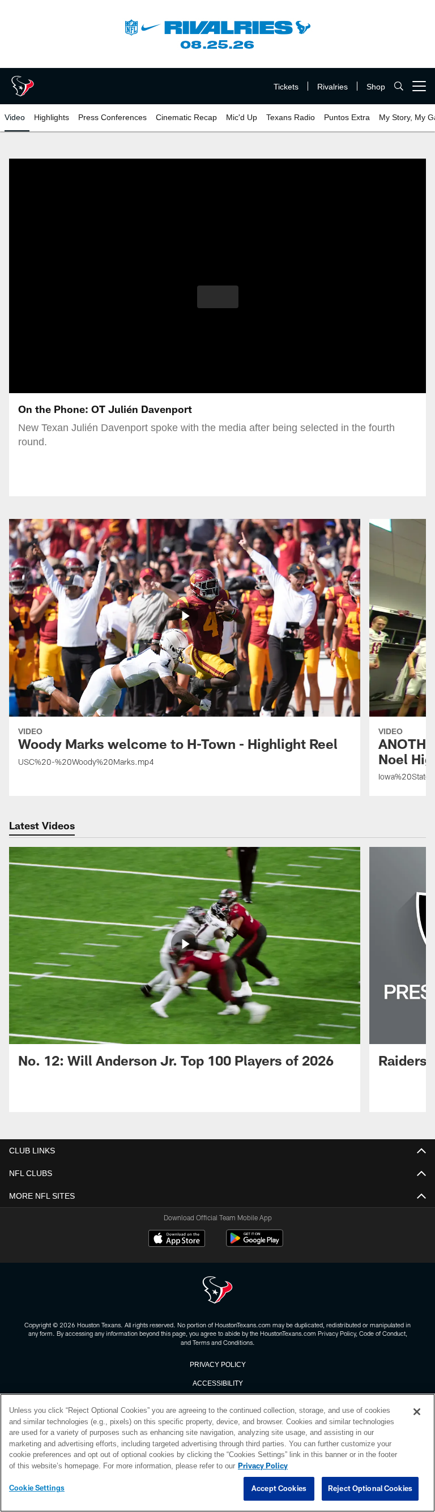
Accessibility (217, 1382)
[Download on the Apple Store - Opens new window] (177, 1239)
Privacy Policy (217, 1364)
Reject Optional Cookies (370, 1488)
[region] (217, 1453)
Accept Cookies (278, 1488)
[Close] (416, 1412)
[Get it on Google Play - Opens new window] (255, 1244)
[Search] (398, 86)
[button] (217, 297)
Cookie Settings (37, 1488)
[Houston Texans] (217, 1290)
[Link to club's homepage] (22, 82)
